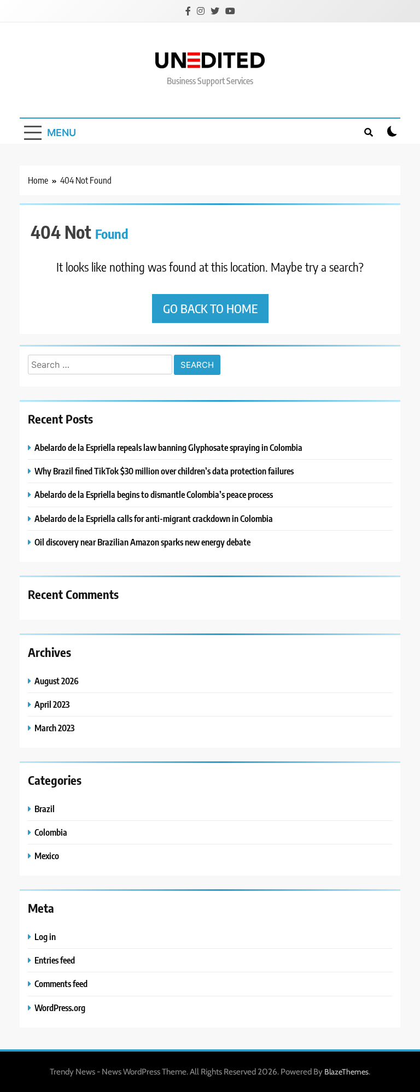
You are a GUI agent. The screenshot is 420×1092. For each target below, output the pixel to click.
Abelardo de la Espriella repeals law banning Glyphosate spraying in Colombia (168, 447)
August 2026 (56, 680)
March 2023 (54, 727)
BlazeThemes (346, 1072)
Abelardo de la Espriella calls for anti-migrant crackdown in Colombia (153, 518)
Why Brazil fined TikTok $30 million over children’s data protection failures (164, 471)
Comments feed (61, 983)
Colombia (50, 832)
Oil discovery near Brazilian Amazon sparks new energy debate (143, 542)
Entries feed (54, 960)
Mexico (46, 855)
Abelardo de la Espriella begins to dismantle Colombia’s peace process (153, 494)
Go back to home (210, 308)
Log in (45, 936)
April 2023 (51, 704)
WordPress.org (59, 1007)
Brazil (44, 808)
